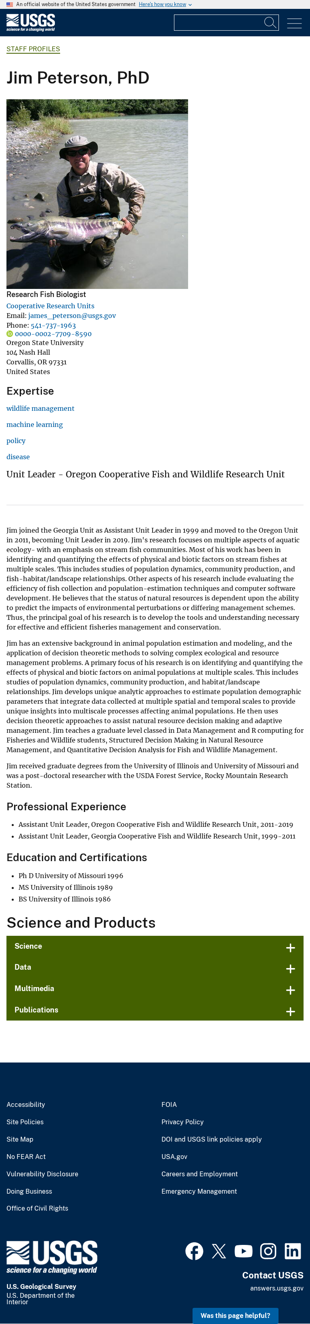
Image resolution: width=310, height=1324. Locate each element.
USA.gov (174, 1157)
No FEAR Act (26, 1157)
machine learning (34, 424)
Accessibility (25, 1105)
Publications (37, 1010)
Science (28, 946)
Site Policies (25, 1122)
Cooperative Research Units (50, 306)
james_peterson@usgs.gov (72, 316)
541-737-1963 (53, 325)
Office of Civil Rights (37, 1208)
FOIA (169, 1105)
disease (18, 457)
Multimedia (34, 988)
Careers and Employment (199, 1174)
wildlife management (40, 408)
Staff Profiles (33, 49)
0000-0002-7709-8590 (53, 334)
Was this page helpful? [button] (235, 1316)
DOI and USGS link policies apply (211, 1139)
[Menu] (294, 23)
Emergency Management (199, 1191)
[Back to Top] (281, 1295)
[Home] (30, 29)
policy (15, 441)
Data (23, 967)
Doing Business (29, 1191)
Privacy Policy (182, 1122)
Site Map (20, 1139)
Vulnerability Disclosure (42, 1174)
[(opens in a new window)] (194, 1250)
